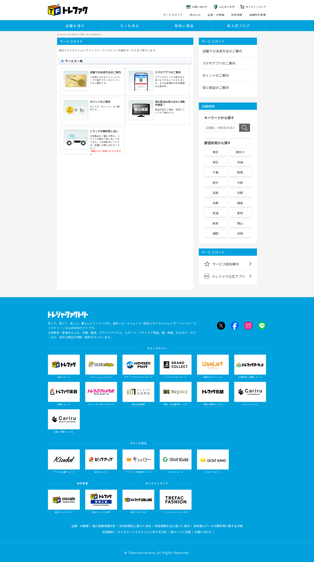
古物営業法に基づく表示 (135, 526)
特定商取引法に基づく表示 (172, 526)
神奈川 (240, 152)
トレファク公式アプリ (228, 276)
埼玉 (215, 162)
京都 (240, 192)
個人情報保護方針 (104, 526)
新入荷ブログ (238, 25)
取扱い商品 (184, 25)
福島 (240, 203)
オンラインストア (256, 7)
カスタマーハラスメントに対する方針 (142, 532)
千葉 (215, 172)
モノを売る (129, 25)
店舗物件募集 (257, 15)
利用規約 (108, 532)
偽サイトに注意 (180, 532)
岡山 (240, 223)
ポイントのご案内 (100, 101)
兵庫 (215, 203)
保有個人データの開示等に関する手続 (218, 526)
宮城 (215, 213)
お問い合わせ (203, 532)
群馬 (240, 172)
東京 (215, 152)
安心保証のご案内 (215, 87)
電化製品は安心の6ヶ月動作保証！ (170, 103)
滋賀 (215, 192)
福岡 (215, 233)
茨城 (240, 162)
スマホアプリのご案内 (168, 72)
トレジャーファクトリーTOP (70, 34)
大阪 (240, 182)
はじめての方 (227, 7)
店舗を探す (75, 25)
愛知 (240, 213)
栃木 (215, 182)
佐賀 (240, 233)
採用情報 (237, 15)
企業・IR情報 (216, 15)
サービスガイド (173, 15)
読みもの (195, 15)
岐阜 (215, 223)
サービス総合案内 (225, 264)
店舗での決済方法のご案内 (105, 72)
